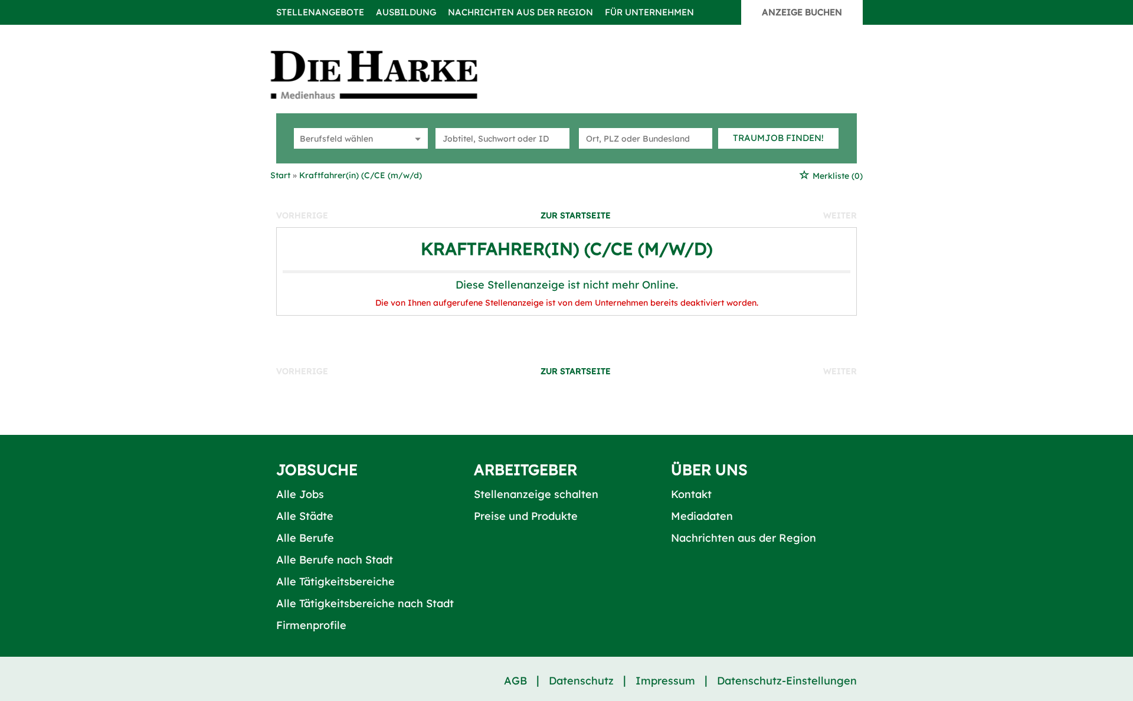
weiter (840, 215)
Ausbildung (406, 12)
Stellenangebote (320, 12)
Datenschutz (581, 680)
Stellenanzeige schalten (536, 494)
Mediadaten (702, 516)
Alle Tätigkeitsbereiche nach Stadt (365, 603)
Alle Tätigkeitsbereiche (335, 581)
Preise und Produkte (526, 516)
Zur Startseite (576, 215)
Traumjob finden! (778, 137)
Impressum (665, 680)
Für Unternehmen (649, 12)
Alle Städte (304, 516)
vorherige (302, 215)
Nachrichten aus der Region (520, 12)
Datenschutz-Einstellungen (787, 680)
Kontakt (691, 494)
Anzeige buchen (802, 12)
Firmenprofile (311, 625)
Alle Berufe (305, 538)
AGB (515, 680)
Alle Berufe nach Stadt (334, 559)
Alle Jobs (300, 494)
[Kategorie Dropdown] (416, 138)
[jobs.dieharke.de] (387, 74)
